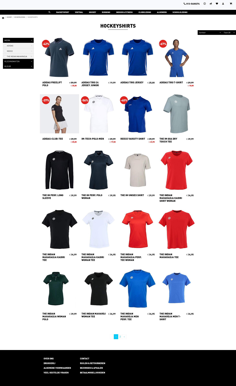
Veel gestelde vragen (56, 372)
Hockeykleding (19, 17)
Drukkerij (49, 363)
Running (106, 12)
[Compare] (211, 3)
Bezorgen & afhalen (91, 368)
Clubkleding (145, 12)
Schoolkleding (180, 12)
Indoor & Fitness (124, 12)
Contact (84, 358)
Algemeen (162, 12)
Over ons (49, 358)
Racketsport (62, 12)
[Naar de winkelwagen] (231, 5)
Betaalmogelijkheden (92, 372)
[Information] (205, 3)
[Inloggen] (223, 3)
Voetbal (79, 12)
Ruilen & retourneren (92, 363)
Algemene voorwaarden (57, 368)
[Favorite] (217, 3)
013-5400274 (193, 3)
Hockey (92, 12)
